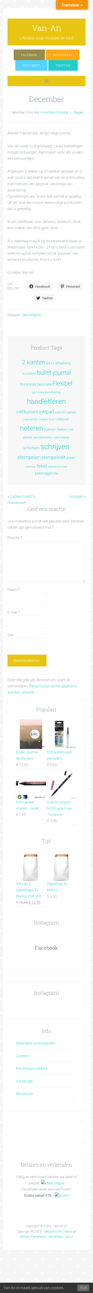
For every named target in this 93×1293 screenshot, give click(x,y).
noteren (31, 428)
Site (10, 635)
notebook (62, 419)
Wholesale (24, 1094)
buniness (28, 384)
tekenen (31, 466)
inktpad (46, 411)
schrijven (55, 446)
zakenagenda (46, 473)
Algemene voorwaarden (35, 1043)
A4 (48, 363)
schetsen (31, 448)
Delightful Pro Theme (58, 1231)
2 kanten (33, 362)
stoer (70, 457)
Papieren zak (65, 429)
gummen (38, 392)
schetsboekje (61, 437)
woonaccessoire (57, 466)
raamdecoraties (42, 437)
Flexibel (62, 383)
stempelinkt (53, 457)
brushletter (29, 373)
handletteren (46, 401)
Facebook (46, 947)
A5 (52, 363)
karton (71, 412)
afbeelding (63, 363)
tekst (42, 466)
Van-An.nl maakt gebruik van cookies (34, 1288)
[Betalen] (52, 1183)
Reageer (78, 112)
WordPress (55, 1237)
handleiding (52, 392)
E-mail (13, 612)
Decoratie (44, 384)
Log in (69, 1237)
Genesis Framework (33, 1237)
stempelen (29, 457)
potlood (27, 437)
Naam (13, 590)
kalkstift (60, 412)
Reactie (14, 538)
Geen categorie (31, 315)
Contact (22, 1056)
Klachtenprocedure (31, 1068)
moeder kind (47, 419)
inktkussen (27, 411)
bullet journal (54, 372)
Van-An (46, 27)
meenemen (31, 419)
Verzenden (24, 1081)
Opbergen (50, 429)
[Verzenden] (62, 1195)
